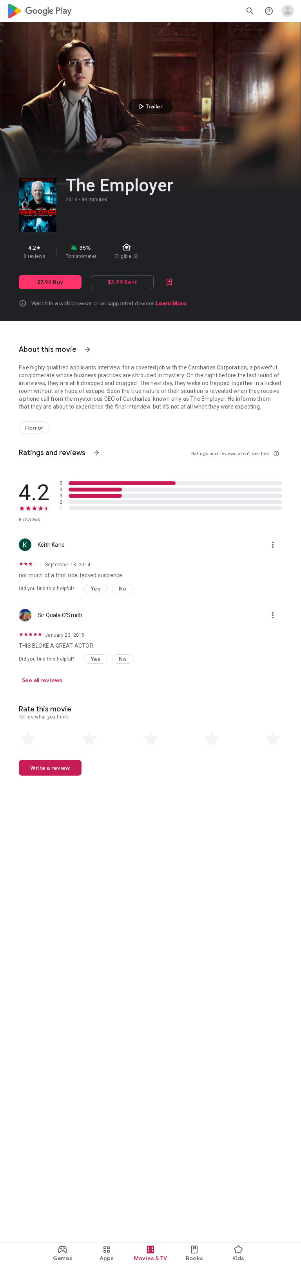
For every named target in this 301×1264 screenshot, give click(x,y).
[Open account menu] (287, 11)
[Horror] (34, 428)
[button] (95, 588)
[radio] (28, 738)
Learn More (171, 303)
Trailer (149, 106)
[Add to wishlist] (169, 282)
